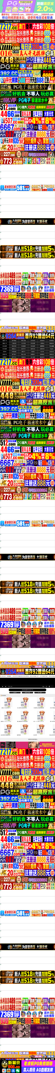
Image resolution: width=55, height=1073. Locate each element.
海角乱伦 (52, 354)
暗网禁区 (42, 354)
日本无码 (33, 340)
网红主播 (23, 340)
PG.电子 (40, 692)
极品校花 (42, 357)
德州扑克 (33, 348)
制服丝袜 (52, 343)
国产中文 (14, 357)
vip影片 (15, 692)
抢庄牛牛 (23, 348)
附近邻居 (14, 346)
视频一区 (5, 340)
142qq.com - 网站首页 (12, 21)
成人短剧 (33, 357)
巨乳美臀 (33, 343)
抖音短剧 (14, 351)
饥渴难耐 (23, 346)
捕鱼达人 (14, 348)
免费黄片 (33, 354)
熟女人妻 (23, 354)
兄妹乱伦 (23, 357)
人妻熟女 (42, 343)
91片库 (42, 351)
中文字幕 (23, 343)
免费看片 (5, 357)
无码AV (4, 351)
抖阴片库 (5, 354)
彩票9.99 (42, 348)
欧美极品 (52, 340)
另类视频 (9, 676)
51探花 (33, 351)
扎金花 (51, 348)
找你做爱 (33, 346)
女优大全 (52, 351)
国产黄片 (14, 354)
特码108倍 (27, 692)
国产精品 (14, 340)
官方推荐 (5, 348)
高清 (43, 686)
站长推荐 (5, 346)
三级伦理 (14, 343)
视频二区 (5, 343)
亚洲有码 (42, 340)
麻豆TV (23, 351)
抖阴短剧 (52, 357)
